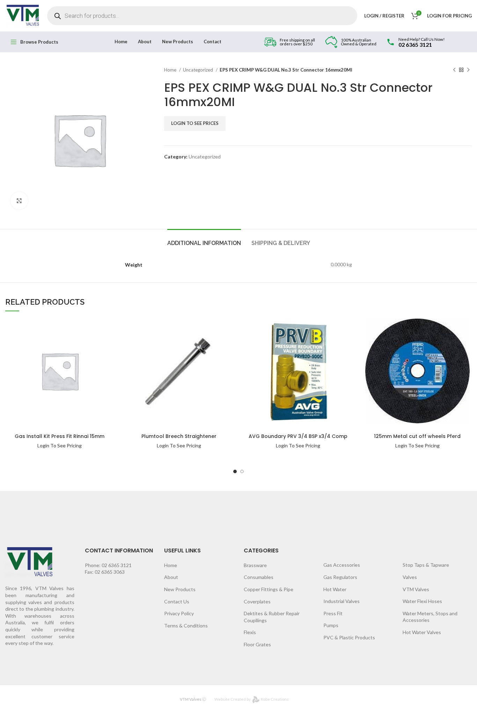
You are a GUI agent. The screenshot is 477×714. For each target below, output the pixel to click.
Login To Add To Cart (91, 327)
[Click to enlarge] (19, 200)
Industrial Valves (341, 601)
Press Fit (333, 613)
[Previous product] (454, 70)
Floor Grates (257, 644)
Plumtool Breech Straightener (179, 436)
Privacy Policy (179, 613)
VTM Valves (416, 589)
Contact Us (176, 601)
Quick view (91, 341)
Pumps (330, 625)
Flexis (250, 632)
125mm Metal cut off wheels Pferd (417, 436)
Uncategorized (198, 70)
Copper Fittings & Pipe (268, 589)
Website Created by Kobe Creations (251, 699)
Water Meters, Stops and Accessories (430, 616)
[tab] (204, 239)
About (171, 577)
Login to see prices (195, 123)
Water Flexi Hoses (422, 601)
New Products (180, 589)
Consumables (258, 577)
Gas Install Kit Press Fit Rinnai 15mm (59, 436)
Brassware (255, 565)
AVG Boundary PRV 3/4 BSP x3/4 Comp (298, 436)
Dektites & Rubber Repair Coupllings (272, 616)
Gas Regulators (340, 577)
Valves (410, 577)
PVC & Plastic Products (349, 637)
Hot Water (334, 589)
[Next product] (468, 70)
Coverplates (257, 601)
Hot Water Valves (422, 632)
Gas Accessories (341, 565)
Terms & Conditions (186, 626)
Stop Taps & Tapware (426, 565)
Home (170, 70)
